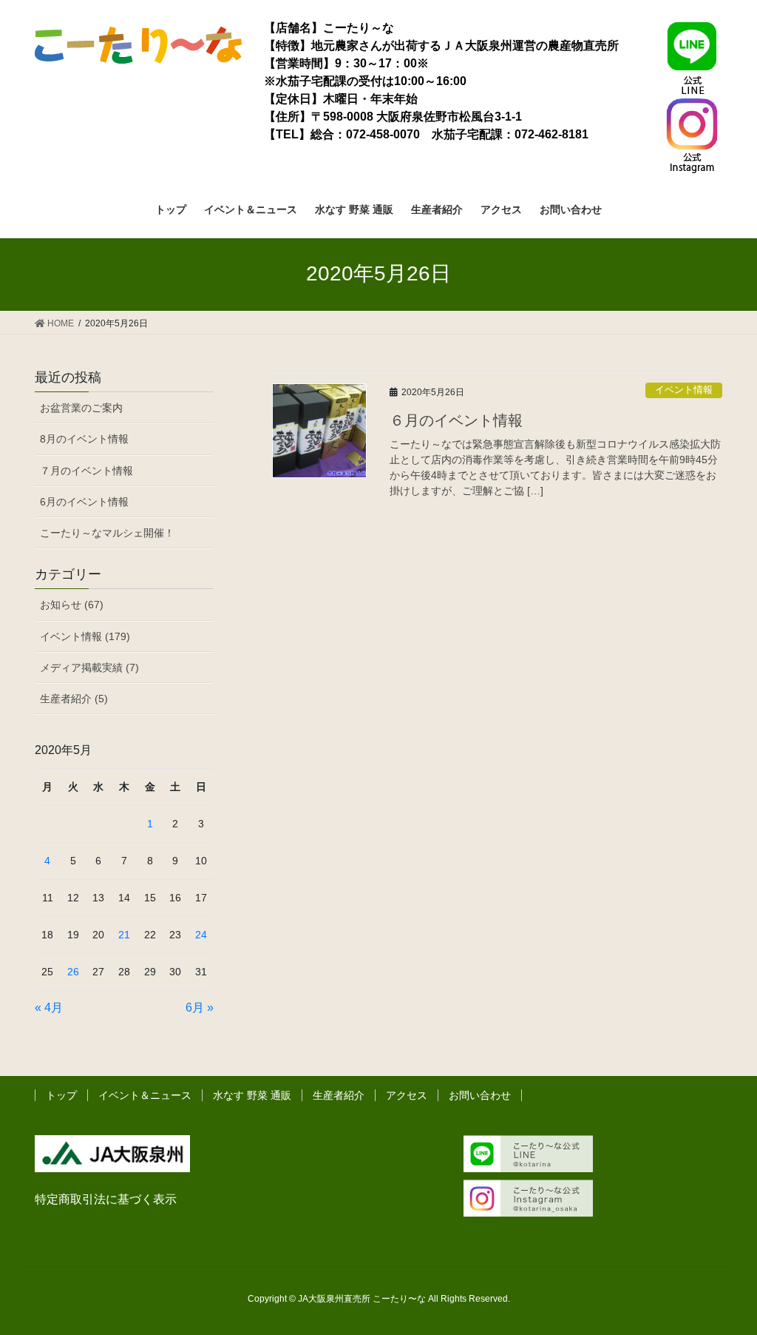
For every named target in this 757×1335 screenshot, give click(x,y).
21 (124, 935)
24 (201, 935)
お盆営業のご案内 (81, 408)
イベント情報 (684, 389)
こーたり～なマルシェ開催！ (107, 533)
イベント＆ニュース (144, 1095)
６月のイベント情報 (456, 420)
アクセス (406, 1095)
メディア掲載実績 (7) (89, 667)
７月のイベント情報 (86, 471)
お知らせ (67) (71, 605)
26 (73, 972)
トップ (61, 1095)
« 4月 (49, 1007)
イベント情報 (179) (85, 636)
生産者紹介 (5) (74, 699)
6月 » (200, 1007)
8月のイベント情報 (84, 439)
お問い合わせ (480, 1095)
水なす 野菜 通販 (252, 1095)
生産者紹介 (338, 1095)
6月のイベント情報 (84, 502)
